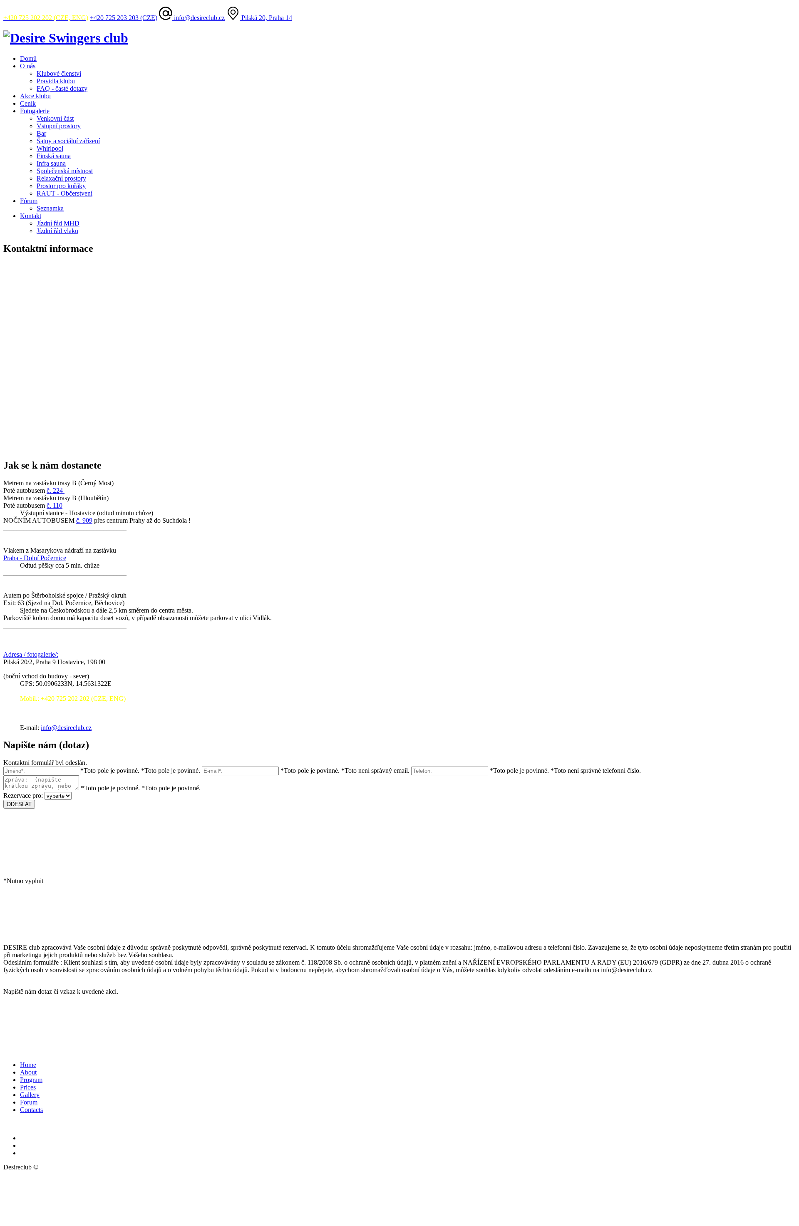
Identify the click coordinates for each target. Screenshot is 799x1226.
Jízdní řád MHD (58, 223)
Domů (28, 58)
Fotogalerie (35, 110)
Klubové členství (59, 73)
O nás (27, 65)
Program (31, 1079)
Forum (28, 1102)
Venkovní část (55, 118)
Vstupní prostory (59, 125)
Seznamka (50, 208)
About (28, 1072)
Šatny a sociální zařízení (68, 140)
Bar (41, 133)
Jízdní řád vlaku (57, 230)
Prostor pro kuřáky (61, 185)
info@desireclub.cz (198, 17)
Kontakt (30, 215)
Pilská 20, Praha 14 (266, 17)
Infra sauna (51, 163)
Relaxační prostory (61, 178)
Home (28, 1064)
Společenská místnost (65, 170)
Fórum (28, 200)
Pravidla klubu (56, 80)
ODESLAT (19, 804)
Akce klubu (35, 95)
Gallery (30, 1094)
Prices (28, 1087)
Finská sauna (54, 155)
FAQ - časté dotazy (62, 88)
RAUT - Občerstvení (64, 193)
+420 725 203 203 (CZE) (123, 17)
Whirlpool (50, 148)
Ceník (28, 103)
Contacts (31, 1109)
